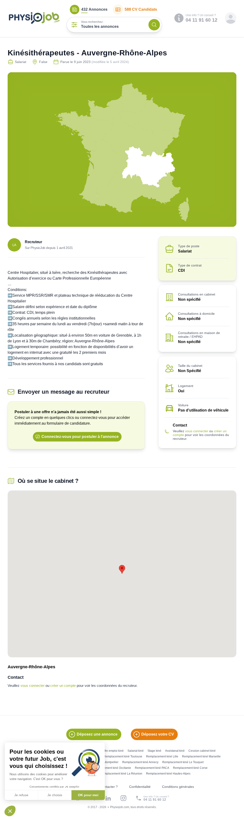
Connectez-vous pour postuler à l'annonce (80, 437)
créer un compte (63, 685)
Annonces (94, 9)
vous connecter (196, 431)
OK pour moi (88, 795)
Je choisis (54, 795)
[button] (10, 811)
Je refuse (21, 795)
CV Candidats (141, 9)
